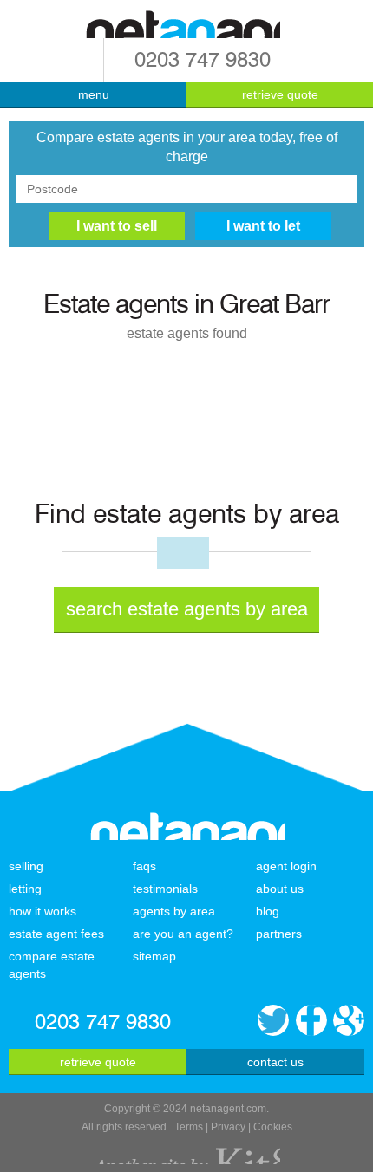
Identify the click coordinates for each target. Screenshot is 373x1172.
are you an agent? (183, 934)
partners (279, 934)
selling (26, 866)
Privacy (228, 1127)
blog (267, 911)
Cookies (272, 1127)
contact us (275, 1062)
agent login (286, 866)
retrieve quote (280, 94)
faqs (144, 866)
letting (25, 888)
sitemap (154, 956)
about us (280, 888)
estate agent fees (56, 934)
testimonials (165, 888)
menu (93, 94)
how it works (42, 911)
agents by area (174, 911)
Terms (188, 1127)
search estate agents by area (187, 609)
